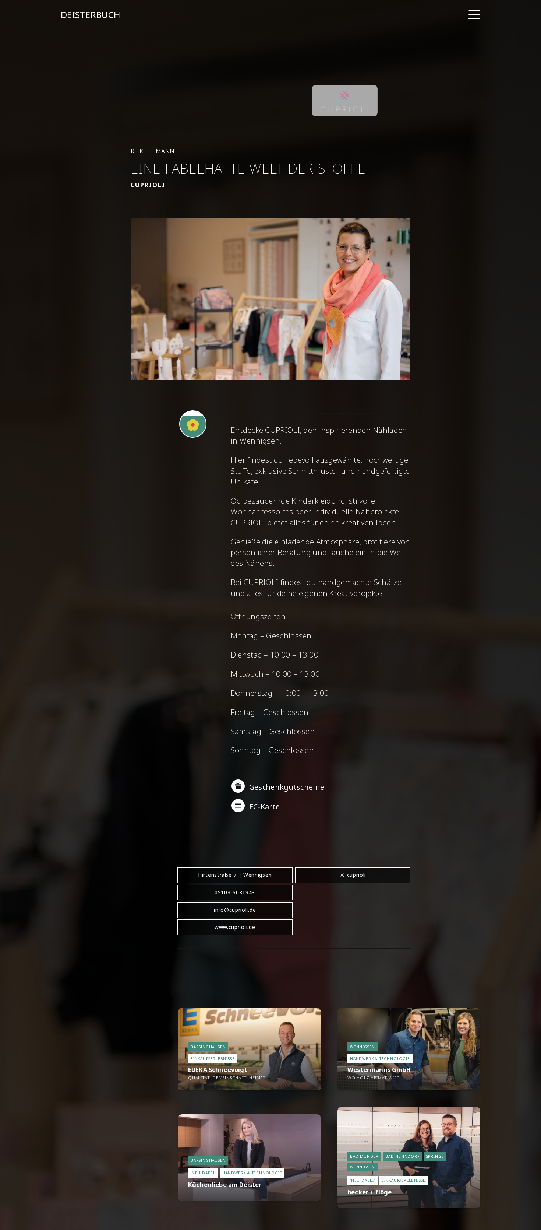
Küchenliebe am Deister (225, 1184)
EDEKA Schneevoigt (217, 1069)
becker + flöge (369, 1192)
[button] (474, 15)
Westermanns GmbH (379, 1069)
